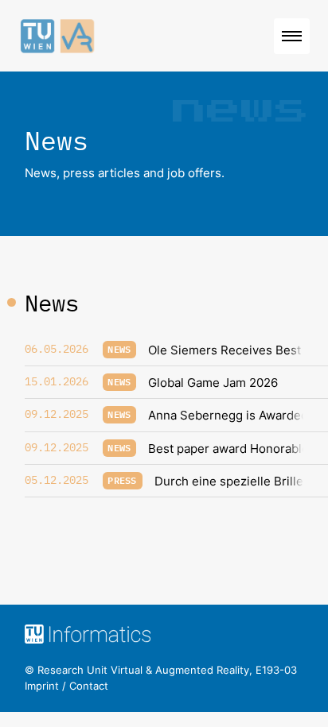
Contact (88, 685)
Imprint (42, 685)
